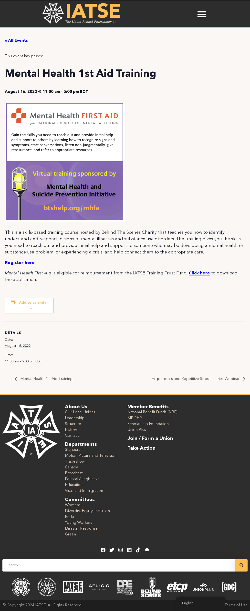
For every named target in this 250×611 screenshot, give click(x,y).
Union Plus (136, 430)
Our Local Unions (80, 412)
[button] (202, 14)
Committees (80, 499)
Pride (69, 517)
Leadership (74, 418)
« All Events (16, 41)
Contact (72, 436)
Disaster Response (81, 529)
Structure (73, 424)
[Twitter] (111, 550)
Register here (20, 263)
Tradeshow (75, 462)
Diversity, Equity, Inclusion (87, 511)
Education (74, 485)
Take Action (141, 448)
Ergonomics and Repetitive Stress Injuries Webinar (196, 379)
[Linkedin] (129, 550)
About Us (76, 407)
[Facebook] (103, 550)
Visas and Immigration (84, 491)
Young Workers (78, 523)
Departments (81, 444)
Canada (71, 467)
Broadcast (74, 473)
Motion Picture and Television (90, 456)
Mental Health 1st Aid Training (46, 379)
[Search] (241, 565)
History (71, 430)
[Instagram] (120, 550)
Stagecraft (74, 450)
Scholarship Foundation (148, 424)
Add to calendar (33, 302)
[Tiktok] (138, 550)
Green (70, 534)
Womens (73, 505)
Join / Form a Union (150, 438)
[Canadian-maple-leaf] (147, 550)
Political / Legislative (82, 479)
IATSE (93, 13)
